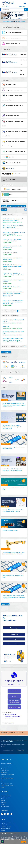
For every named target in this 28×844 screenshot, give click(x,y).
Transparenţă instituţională (7, 774)
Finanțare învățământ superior (14, 32)
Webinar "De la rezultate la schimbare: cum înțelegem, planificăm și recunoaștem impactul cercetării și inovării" (14, 405)
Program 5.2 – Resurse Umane (14, 90)
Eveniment (4, 527)
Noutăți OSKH (14, 691)
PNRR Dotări (23, 54)
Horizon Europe (10, 168)
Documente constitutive (6, 763)
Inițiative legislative (5, 828)
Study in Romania (16, 189)
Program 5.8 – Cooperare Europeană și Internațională (14, 133)
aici (12, 723)
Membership (4, 772)
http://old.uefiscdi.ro (9, 734)
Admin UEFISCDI (22, 6)
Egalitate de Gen (5, 770)
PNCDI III (11, 157)
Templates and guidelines (14, 639)
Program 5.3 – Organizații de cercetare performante (12, 98)
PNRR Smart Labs (23, 62)
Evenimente (4, 798)
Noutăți (4, 206)
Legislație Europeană (6, 826)
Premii (2, 776)
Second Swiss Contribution (12, 174)
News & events (14, 634)
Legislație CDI (4, 824)
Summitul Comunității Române (10, 530)
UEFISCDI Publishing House (7, 785)
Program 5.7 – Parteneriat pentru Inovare (13, 123)
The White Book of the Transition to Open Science (14, 706)
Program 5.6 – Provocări (12, 115)
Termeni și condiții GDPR (6, 783)
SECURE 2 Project (9, 718)
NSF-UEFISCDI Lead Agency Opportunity (13, 163)
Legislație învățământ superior (8, 823)
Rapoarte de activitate (6, 767)
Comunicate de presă (20, 206)
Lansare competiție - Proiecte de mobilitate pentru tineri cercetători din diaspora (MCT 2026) (13, 575)
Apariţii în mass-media (6, 797)
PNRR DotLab (22, 72)
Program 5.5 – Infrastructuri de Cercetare (12, 108)
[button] (1, 17)
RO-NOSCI (14, 696)
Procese (3, 830)
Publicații (4, 209)
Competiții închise (6, 352)
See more (14, 628)
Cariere (2, 782)
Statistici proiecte (11, 179)
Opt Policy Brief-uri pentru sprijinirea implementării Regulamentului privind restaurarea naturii (12, 427)
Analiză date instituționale (13, 38)
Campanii (3, 804)
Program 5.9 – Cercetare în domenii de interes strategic (13, 144)
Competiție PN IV (5, 443)
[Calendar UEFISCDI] (25, 209)
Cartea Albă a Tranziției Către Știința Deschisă (14, 701)
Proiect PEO (4, 465)
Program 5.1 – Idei (11, 84)
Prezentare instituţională (6, 765)
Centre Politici (4, 780)
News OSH (4, 484)
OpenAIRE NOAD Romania (10, 714)
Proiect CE (4, 400)
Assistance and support (14, 643)
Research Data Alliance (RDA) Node (12, 716)
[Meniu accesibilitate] (2, 841)
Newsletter (10, 206)
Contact (3, 787)
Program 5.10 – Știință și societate (15, 151)
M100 (10, 194)
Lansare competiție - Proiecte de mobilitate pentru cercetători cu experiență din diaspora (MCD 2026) (14, 597)
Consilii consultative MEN (13, 43)
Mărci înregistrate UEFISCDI (7, 778)
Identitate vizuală (5, 806)
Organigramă (4, 768)
